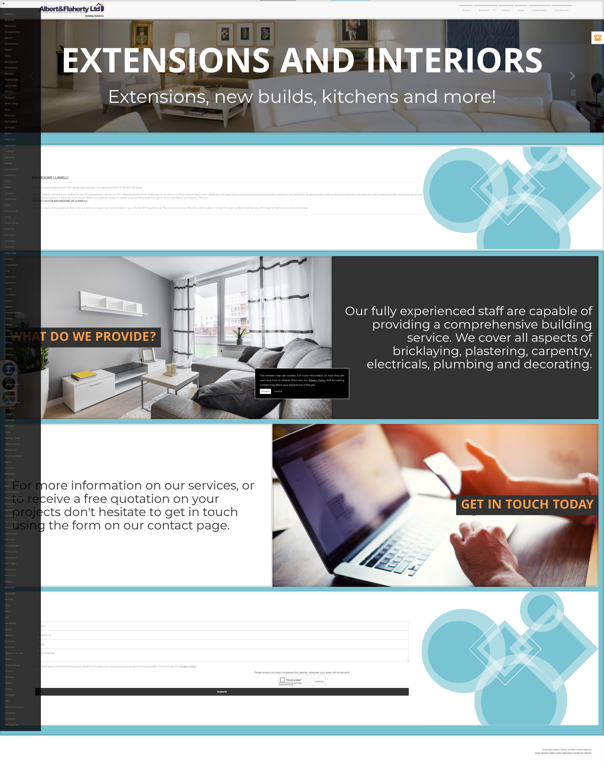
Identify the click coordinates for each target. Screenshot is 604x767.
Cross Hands (11, 223)
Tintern (8, 671)
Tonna (8, 683)
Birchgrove (11, 61)
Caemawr (10, 145)
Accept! (265, 391)
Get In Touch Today (527, 506)
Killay (7, 360)
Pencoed (10, 539)
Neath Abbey (12, 491)
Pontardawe (11, 545)
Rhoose (9, 599)
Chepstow (10, 175)
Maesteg (10, 420)
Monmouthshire (13, 456)
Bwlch (8, 133)
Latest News (539, 10)
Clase (8, 187)
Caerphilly (10, 157)
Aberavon (10, 14)
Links (521, 10)
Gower (8, 288)
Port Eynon (11, 557)
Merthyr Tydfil (12, 438)
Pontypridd (11, 551)
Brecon (9, 91)
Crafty (8, 205)
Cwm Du (9, 229)
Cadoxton (10, 139)
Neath (8, 486)
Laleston (9, 366)
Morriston (10, 468)
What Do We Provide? (83, 338)
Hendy (8, 318)
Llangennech (12, 384)
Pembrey (10, 509)
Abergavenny (12, 31)
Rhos (7, 605)
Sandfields (10, 623)
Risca (8, 611)
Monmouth (11, 450)
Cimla (8, 181)
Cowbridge (11, 199)
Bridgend (10, 97)
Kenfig (8, 342)
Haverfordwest (13, 312)
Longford (10, 408)
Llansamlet (11, 390)
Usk (7, 701)
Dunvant (9, 247)
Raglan (8, 581)
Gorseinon (10, 282)
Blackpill (9, 73)
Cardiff (8, 163)
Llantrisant (10, 396)
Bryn (7, 109)
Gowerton (10, 294)
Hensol (8, 324)
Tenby (8, 659)
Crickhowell (11, 211)
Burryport (10, 127)
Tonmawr (10, 677)
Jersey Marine (12, 336)
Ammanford (11, 43)
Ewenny (9, 259)
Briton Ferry (11, 103)
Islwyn (8, 330)
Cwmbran (10, 241)
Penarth (9, 527)
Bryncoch (10, 115)
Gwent (8, 300)
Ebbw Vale (10, 253)
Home (466, 10)
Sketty (8, 629)
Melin (8, 432)
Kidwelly (9, 348)
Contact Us (561, 10)
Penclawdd (11, 533)
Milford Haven (12, 444)
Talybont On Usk (14, 653)
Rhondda (10, 593)
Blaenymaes (11, 79)
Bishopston (11, 67)
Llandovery (11, 372)
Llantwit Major (12, 402)
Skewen (9, 635)
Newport (9, 503)
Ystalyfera (10, 718)
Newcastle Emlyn (14, 497)
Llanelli (8, 378)
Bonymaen (11, 85)
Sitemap (587, 753)
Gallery (506, 10)
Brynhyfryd (11, 121)
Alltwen (9, 37)
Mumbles (10, 474)
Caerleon (9, 151)
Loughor (9, 414)
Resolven (10, 587)
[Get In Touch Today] (169, 586)
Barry (8, 55)
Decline (278, 391)
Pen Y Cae (10, 521)
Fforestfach (11, 264)
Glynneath (10, 276)
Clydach (9, 193)
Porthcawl (10, 569)
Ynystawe (10, 713)
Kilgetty (9, 354)
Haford (8, 306)
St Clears (9, 641)
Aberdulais (10, 26)
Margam (9, 426)
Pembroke (11, 515)
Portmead (10, 575)
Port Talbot (11, 563)
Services (484, 10)
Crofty (8, 217)
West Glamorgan (14, 707)
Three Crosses (12, 665)
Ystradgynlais (12, 724)
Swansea (9, 647)
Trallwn (8, 689)
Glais (7, 270)
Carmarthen (11, 169)
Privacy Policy (317, 380)
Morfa (8, 462)
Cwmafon (10, 235)
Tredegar (10, 695)
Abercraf (9, 20)
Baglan (8, 49)
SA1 (6, 617)
